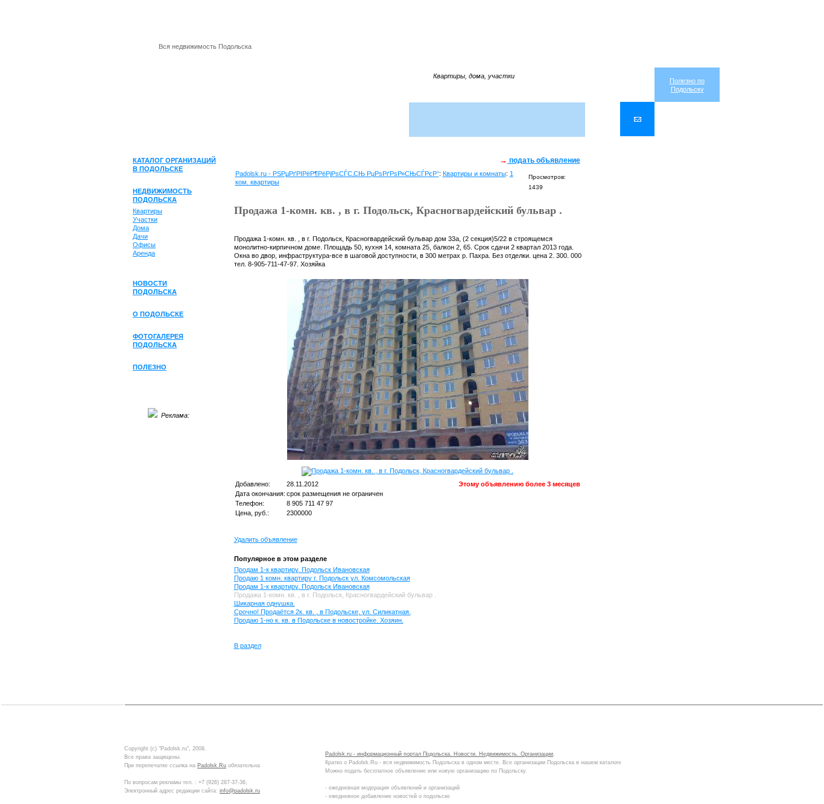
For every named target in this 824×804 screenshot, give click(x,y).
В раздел (247, 645)
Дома (141, 227)
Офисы (144, 244)
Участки (145, 219)
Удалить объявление (265, 539)
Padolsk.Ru (211, 765)
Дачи (140, 236)
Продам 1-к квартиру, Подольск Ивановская (302, 569)
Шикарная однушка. (264, 603)
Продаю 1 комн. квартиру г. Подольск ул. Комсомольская (322, 578)
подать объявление (543, 160)
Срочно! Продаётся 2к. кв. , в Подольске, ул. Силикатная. (322, 611)
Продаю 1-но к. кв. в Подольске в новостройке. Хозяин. (319, 620)
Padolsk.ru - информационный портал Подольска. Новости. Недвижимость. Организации (439, 754)
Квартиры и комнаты (474, 173)
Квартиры (147, 211)
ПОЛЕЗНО (149, 367)
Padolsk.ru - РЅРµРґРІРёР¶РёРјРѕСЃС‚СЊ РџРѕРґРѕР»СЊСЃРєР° (337, 173)
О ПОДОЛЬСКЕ (158, 314)
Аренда (144, 253)
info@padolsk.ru (240, 791)
